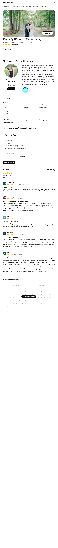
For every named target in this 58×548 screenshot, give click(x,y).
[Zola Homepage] (9, 2)
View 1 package (6, 51)
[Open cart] (54, 2)
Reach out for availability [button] (29, 296)
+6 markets (30, 42)
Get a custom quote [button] (9, 162)
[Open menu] (4, 2)
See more (22, 156)
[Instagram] (11, 85)
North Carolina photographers (25, 6)
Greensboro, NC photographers (39, 6)
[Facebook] (8, 85)
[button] (47, 33)
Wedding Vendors (6, 6)
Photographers (15, 6)
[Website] (14, 85)
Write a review (50, 169)
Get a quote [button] (11, 88)
